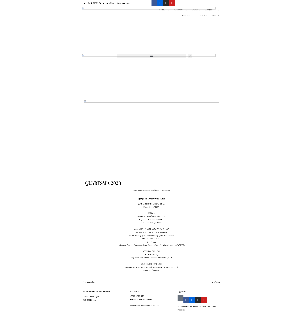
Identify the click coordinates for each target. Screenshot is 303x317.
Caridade (186, 15)
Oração (195, 10)
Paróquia (162, 10)
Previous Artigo (88, 282)
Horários (215, 15)
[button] (151, 56)
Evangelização (210, 10)
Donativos (201, 15)
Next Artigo (216, 282)
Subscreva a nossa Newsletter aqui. (144, 305)
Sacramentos (179, 10)
